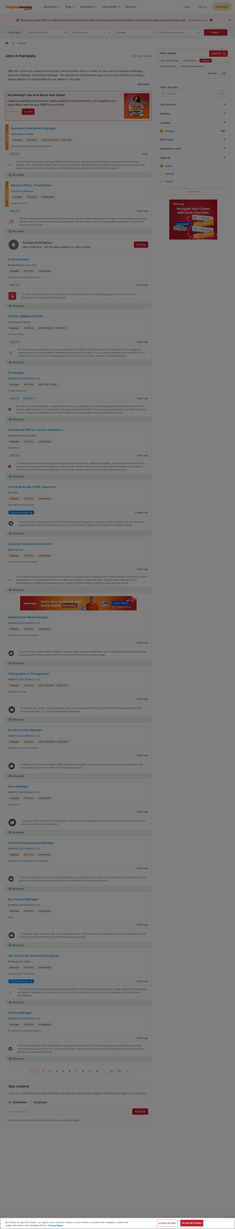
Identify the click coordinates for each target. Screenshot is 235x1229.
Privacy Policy (55, 1225)
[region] (117, 1223)
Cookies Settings (167, 1223)
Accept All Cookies (191, 1223)
